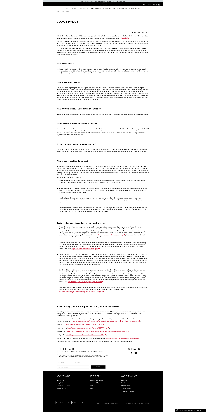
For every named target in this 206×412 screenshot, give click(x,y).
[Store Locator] (156, 4)
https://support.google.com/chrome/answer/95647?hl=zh (87, 328)
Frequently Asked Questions (96, 380)
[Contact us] (154, 4)
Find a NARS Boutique (127, 391)
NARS (58, 11)
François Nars (60, 383)
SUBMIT (98, 367)
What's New (124, 380)
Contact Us (92, 385)
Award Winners (125, 385)
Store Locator (122, 8)
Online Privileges (134, 8)
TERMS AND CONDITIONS (112, 403)
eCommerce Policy (94, 383)
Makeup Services (95, 8)
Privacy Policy (124, 38)
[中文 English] (77, 402)
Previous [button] (44, 1)
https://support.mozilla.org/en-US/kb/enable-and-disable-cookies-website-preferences (96, 331)
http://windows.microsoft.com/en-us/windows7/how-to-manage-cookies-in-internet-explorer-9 (106, 321)
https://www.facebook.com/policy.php (110, 235)
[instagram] (131, 353)
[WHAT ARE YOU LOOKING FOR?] (140, 4)
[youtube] (135, 353)
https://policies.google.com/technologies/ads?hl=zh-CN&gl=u (80, 292)
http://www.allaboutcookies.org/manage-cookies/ (122, 338)
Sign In (149, 4)
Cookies (91, 388)
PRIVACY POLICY (101, 403)
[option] (103, 1)
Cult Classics (124, 383)
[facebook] (128, 353)
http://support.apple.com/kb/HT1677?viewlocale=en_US (85, 324)
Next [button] (161, 1)
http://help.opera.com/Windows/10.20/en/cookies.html (85, 335)
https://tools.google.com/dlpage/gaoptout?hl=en (85, 282)
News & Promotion (62, 388)
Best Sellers (84, 8)
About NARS (60, 380)
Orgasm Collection (126, 388)
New (67, 8)
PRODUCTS (74, 8)
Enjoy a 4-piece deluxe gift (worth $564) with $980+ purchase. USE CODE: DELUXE (103, 1)
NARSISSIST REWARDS (109, 8)
